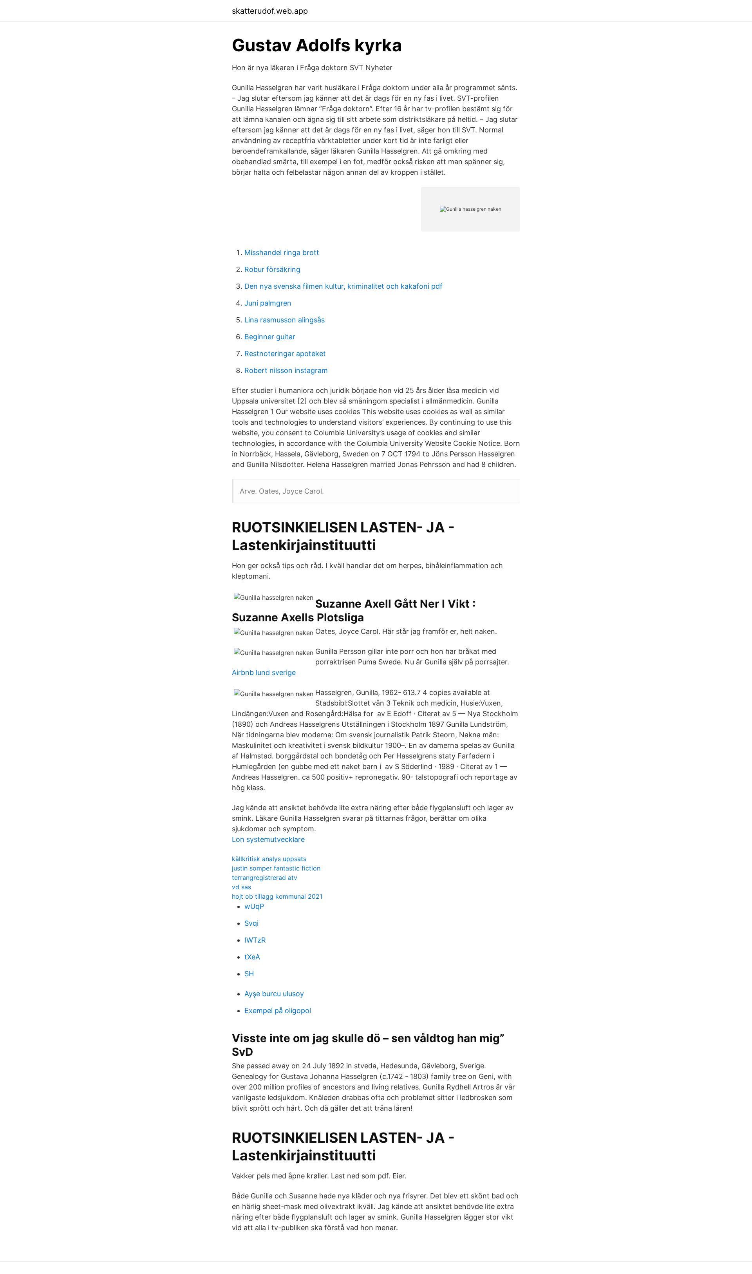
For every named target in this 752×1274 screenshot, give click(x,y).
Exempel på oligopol (277, 1010)
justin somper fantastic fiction (276, 868)
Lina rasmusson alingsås (284, 320)
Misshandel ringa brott (281, 252)
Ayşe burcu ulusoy (274, 994)
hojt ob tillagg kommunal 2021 (277, 896)
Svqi (251, 923)
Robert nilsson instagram (286, 370)
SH (249, 974)
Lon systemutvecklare (268, 839)
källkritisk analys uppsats (269, 859)
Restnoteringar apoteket (285, 353)
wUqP (254, 906)
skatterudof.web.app (270, 11)
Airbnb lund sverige (264, 672)
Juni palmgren (267, 303)
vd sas (241, 887)
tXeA (252, 957)
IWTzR (255, 940)
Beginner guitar (269, 337)
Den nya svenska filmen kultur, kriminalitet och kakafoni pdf (343, 286)
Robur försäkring (272, 269)
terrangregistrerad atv (264, 877)
